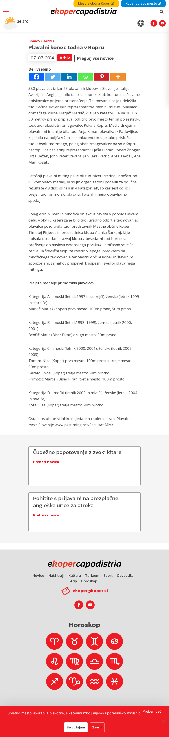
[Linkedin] (69, 77)
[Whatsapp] (85, 77)
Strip (73, 581)
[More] (118, 77)
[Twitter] (53, 77)
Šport (108, 575)
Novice (38, 575)
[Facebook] (36, 77)
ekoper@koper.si (90, 590)
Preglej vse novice (95, 58)
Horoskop (89, 581)
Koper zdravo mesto (141, 3)
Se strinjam (76, 727)
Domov (34, 41)
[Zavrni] (163, 721)
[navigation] (84, 16)
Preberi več (152, 711)
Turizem (92, 575)
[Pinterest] (101, 77)
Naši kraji (56, 575)
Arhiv (48, 41)
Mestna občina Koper (94, 3)
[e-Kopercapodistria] (83, 12)
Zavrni (97, 727)
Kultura (74, 575)
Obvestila (125, 575)
